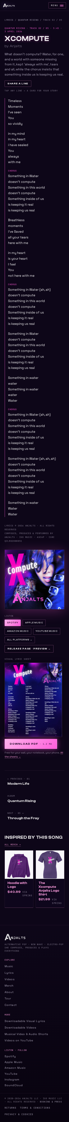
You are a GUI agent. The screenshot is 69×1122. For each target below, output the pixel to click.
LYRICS (9, 20)
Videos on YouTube (19, 1040)
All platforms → (19, 640)
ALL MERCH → (13, 844)
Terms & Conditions (35, 1107)
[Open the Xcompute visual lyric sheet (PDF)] (34, 700)
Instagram (12, 1079)
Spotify (12, 622)
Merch (9, 985)
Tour (8, 998)
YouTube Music (47, 631)
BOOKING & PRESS (51, 1101)
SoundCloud (14, 1085)
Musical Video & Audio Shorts (26, 1034)
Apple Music (34, 622)
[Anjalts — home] (9, 5)
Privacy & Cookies (19, 1114)
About (9, 992)
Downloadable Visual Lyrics (25, 1021)
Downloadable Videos (20, 1027)
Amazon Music (18, 631)
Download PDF (31, 743)
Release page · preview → (29, 648)
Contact (11, 1005)
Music (9, 966)
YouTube (11, 1073)
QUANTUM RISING (28, 20)
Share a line (17, 83)
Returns (10, 1107)
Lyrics (9, 972)
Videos (10, 979)
